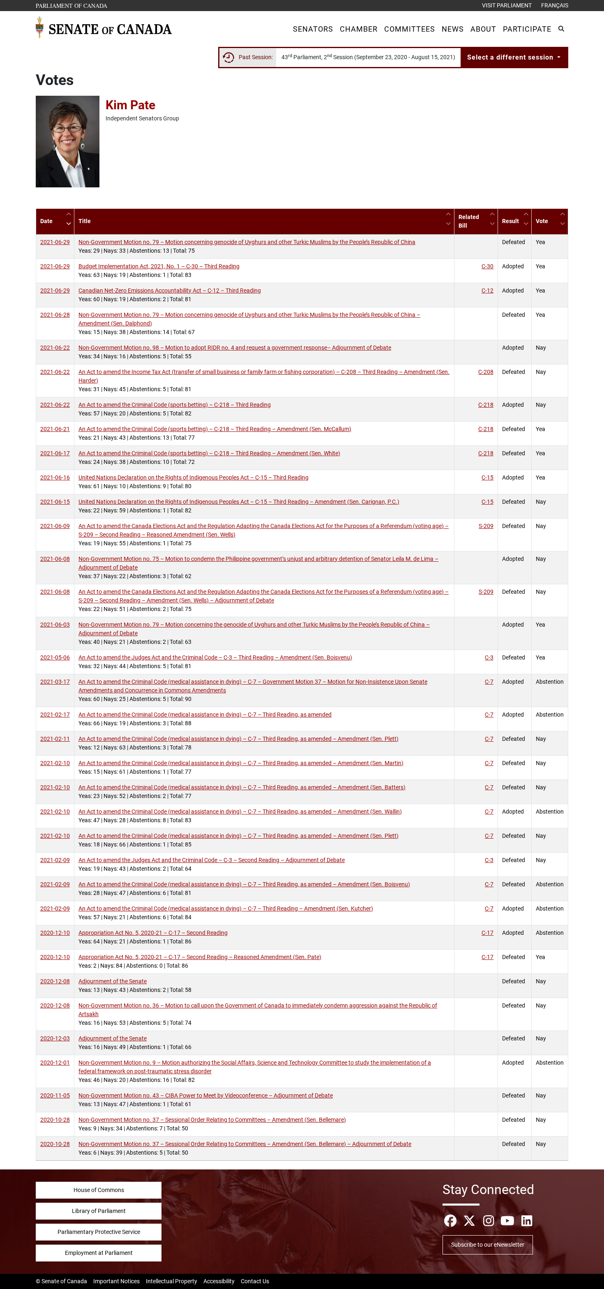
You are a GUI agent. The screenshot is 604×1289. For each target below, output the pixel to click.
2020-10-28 (55, 1119)
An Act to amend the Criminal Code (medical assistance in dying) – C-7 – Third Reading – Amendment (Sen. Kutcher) (225, 908)
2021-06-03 (55, 624)
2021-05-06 (55, 657)
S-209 (486, 526)
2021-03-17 (55, 681)
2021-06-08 (55, 559)
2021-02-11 (55, 739)
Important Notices (116, 1281)
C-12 (487, 290)
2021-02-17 (55, 714)
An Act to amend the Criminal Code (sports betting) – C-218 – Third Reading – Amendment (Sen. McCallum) (214, 429)
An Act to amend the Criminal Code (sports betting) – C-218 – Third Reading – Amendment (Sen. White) (209, 453)
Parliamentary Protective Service (99, 1232)
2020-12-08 (55, 981)
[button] (313, 28)
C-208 (485, 372)
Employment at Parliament (99, 1253)
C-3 (489, 657)
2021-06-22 (55, 347)
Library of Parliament (99, 1211)
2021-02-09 (55, 860)
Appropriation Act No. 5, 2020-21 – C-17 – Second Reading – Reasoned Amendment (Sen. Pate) (199, 957)
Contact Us (255, 1281)
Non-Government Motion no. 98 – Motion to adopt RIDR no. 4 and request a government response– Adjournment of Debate (234, 347)
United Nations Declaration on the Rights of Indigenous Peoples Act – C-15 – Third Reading (193, 477)
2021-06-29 (55, 242)
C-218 (485, 404)
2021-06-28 (55, 314)
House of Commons (99, 1190)
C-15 (487, 477)
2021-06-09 (55, 526)
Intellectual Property (171, 1281)
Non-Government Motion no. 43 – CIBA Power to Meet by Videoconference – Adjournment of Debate (205, 1095)
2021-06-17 (55, 453)
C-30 (487, 266)
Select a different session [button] (511, 57)
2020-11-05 (55, 1095)
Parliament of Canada (71, 5)
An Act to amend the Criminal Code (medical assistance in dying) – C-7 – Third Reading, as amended (205, 714)
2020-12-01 (55, 1062)
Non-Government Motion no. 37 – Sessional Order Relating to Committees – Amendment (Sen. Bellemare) (212, 1119)
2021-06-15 (55, 501)
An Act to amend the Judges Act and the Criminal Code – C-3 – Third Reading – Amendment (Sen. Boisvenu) (215, 657)
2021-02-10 (55, 763)
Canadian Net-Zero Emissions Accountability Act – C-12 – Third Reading (169, 290)
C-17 (487, 932)
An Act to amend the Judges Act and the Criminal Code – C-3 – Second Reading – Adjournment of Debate (211, 860)
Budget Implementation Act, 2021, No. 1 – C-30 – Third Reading (159, 266)
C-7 (489, 681)
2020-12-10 (55, 932)
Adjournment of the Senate (112, 981)
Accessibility (219, 1281)
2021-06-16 (55, 477)
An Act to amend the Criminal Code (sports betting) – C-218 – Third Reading (174, 404)
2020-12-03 (55, 1038)
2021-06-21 (55, 429)
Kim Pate (130, 105)
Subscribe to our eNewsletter (487, 1244)
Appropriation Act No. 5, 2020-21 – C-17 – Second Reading (153, 932)
